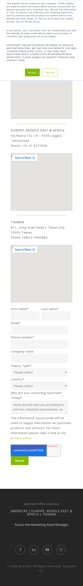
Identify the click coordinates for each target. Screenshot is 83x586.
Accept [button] (32, 72)
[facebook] (20, 550)
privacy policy (21, 438)
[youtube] (47, 550)
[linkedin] (34, 550)
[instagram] (61, 550)
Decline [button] (50, 72)
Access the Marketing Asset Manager (42, 525)
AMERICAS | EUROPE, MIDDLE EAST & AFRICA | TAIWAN (41, 512)
